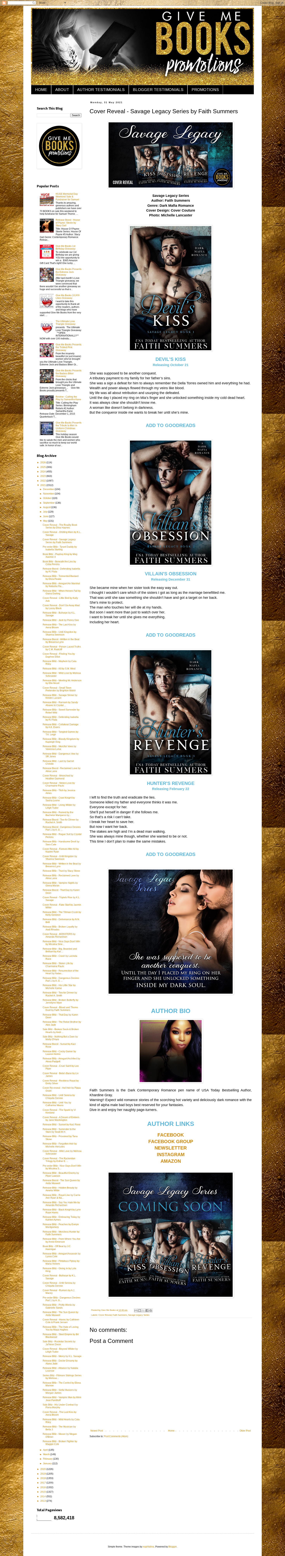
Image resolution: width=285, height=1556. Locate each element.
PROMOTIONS (205, 89)
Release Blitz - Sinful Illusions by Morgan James (60, 1391)
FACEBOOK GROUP (170, 1141)
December (49, 489)
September (49, 502)
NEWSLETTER (171, 1148)
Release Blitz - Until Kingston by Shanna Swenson (59, 633)
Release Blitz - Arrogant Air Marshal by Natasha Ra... (61, 585)
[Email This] (136, 1310)
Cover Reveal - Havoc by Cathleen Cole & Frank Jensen (61, 1321)
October (47, 498)
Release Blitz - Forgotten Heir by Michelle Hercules (60, 1145)
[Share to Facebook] (147, 1310)
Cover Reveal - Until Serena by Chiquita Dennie (59, 1284)
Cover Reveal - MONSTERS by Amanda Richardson (59, 935)
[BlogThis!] (140, 1310)
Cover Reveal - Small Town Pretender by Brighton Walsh (59, 689)
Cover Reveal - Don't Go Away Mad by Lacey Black (61, 606)
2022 (43, 480)
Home (171, 1430)
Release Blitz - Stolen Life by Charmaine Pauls (58, 964)
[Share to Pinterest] (151, 1310)
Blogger (172, 1546)
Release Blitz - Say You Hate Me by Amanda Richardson (61, 1204)
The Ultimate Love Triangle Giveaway (65, 322)
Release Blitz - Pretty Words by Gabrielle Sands (59, 1306)
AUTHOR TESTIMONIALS (101, 89)
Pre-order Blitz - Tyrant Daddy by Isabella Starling (60, 548)
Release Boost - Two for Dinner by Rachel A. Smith (61, 821)
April (45, 1450)
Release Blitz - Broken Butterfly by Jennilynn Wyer (60, 1001)
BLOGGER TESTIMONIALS (158, 89)
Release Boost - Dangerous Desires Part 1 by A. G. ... (62, 828)
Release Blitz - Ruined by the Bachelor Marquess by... (58, 813)
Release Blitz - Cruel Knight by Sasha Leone (59, 799)
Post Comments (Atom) (116, 1436)
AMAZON (171, 1161)
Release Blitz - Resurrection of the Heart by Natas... (61, 972)
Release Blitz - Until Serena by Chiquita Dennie (59, 1096)
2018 (43, 1478)
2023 (43, 476)
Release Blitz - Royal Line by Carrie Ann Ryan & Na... (61, 1196)
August (47, 507)
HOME (41, 89)
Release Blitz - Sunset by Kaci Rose (61, 1124)
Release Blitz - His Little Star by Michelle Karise (59, 986)
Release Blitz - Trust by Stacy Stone (61, 871)
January (47, 1463)
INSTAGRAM (171, 1154)
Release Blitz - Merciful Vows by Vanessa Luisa (59, 747)
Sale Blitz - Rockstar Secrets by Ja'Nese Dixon (59, 1343)
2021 (43, 485)
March (46, 1454)
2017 (43, 1482)
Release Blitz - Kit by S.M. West (59, 668)
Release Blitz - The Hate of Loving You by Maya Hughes (61, 1328)
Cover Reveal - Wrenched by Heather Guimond (58, 777)
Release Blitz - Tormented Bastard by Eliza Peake (61, 577)
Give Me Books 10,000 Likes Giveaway (67, 296)
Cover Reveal (104, 1315)
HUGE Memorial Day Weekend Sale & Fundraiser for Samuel (67, 197)
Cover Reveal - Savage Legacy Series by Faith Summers (59, 541)
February (48, 1458)
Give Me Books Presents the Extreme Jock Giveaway (68, 272)
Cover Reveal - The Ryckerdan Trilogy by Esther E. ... (59, 1160)
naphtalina (148, 1546)
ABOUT (62, 89)
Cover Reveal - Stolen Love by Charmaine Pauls (59, 784)
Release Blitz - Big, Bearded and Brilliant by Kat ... (60, 950)
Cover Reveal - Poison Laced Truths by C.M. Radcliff (62, 648)
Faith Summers (120, 1315)
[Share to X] (143, 1310)
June (46, 516)
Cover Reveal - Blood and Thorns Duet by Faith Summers (60, 1008)
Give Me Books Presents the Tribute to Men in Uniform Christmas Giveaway (68, 426)
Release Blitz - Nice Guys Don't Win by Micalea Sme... (61, 943)
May (45, 521)
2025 (43, 467)
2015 (43, 1491)
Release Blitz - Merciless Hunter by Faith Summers (61, 1233)
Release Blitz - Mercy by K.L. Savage (62, 1356)
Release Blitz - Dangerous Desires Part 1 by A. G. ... (61, 979)
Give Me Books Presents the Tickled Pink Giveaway (68, 347)
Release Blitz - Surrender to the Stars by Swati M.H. (59, 1130)
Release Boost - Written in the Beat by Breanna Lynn (61, 640)
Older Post (245, 1430)
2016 (43, 1487)
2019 (43, 1473)
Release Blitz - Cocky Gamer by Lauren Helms (59, 1052)
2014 (43, 1496)
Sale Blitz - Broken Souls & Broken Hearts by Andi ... (61, 1030)
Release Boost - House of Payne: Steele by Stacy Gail (68, 223)
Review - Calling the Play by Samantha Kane (68, 398)
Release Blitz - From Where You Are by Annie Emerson (61, 1240)
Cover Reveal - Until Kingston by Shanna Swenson (60, 857)
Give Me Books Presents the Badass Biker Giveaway (68, 373)
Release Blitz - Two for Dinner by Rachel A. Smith (60, 994)
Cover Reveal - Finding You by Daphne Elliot (59, 655)
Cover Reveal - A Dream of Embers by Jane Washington (61, 1118)
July (45, 511)
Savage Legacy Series (138, 1315)
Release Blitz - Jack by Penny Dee (61, 620)
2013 (43, 1501)
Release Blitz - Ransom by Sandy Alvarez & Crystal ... (60, 703)
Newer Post (97, 1430)
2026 (43, 462)
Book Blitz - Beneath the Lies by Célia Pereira (59, 563)
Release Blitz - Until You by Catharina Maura (57, 1104)
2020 (43, 1469)
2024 (43, 471)
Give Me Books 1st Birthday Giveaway (65, 247)
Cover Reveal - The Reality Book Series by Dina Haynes (60, 526)
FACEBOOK (170, 1135)
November (49, 493)
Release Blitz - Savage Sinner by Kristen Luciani (60, 696)
